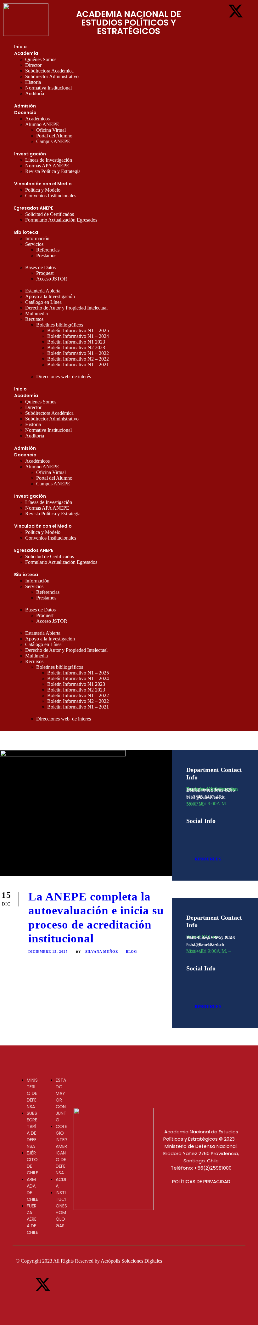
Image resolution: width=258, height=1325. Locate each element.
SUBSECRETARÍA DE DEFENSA (32, 1129)
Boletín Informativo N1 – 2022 (78, 353)
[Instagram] (216, 28)
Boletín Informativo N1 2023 (76, 341)
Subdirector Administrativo (52, 76)
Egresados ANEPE (33, 208)
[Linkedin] (236, 28)
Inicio (20, 46)
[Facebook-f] (216, 11)
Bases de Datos (40, 267)
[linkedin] (210, 832)
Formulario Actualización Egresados (61, 220)
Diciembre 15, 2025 (48, 951)
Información (37, 238)
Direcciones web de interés (63, 376)
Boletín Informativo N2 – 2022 (78, 359)
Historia (33, 82)
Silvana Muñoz (101, 951)
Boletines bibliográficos (59, 324)
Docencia (25, 112)
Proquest (44, 273)
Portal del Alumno (54, 135)
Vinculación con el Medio (43, 184)
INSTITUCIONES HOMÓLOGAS (61, 1209)
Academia (26, 53)
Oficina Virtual (51, 130)
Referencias (47, 249)
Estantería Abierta (42, 290)
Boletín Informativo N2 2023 (76, 347)
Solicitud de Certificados (49, 214)
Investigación (30, 154)
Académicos (37, 118)
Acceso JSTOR (51, 278)
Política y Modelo (42, 190)
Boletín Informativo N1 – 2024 (78, 336)
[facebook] (188, 832)
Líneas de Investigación (48, 160)
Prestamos (46, 255)
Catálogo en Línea (43, 302)
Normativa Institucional (48, 87)
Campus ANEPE (53, 141)
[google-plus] (199, 832)
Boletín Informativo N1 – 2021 (78, 364)
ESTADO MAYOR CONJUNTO (61, 1100)
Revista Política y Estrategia (53, 171)
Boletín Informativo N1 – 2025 (78, 330)
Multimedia (36, 313)
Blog (131, 951)
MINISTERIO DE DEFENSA (32, 1093)
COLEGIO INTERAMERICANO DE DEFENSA (61, 1149)
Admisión (25, 106)
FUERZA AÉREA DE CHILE (32, 1219)
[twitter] (232, 832)
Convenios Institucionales (50, 195)
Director (33, 65)
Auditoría (34, 93)
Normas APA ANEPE (47, 165)
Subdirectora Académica (49, 70)
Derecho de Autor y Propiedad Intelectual (66, 307)
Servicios (34, 244)
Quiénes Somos (40, 59)
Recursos (34, 319)
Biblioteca (26, 232)
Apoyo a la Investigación (50, 296)
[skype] (221, 832)
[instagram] (188, 838)
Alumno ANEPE (42, 124)
